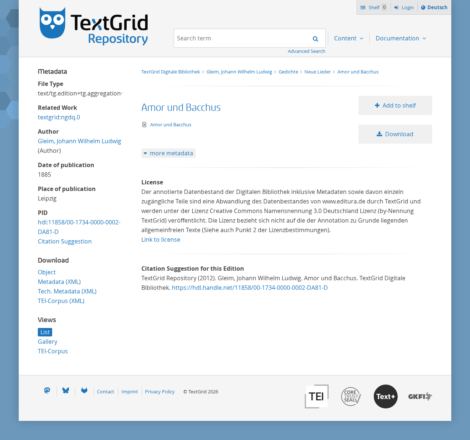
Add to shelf (399, 105)
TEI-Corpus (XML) (61, 301)
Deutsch (437, 9)
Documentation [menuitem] (398, 38)
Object (47, 272)
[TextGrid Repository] (94, 10)
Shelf (377, 7)
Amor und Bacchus (358, 71)
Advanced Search (306, 51)
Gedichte (289, 71)
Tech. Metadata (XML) (67, 291)
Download (399, 134)
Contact (105, 391)
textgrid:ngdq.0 (59, 117)
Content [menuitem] (346, 38)
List (45, 332)
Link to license (160, 239)
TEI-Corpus (53, 351)
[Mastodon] (47, 392)
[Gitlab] (84, 392)
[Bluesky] (66, 392)
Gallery (47, 342)
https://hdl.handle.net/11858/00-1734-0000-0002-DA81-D (250, 288)
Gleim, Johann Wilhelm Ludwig (79, 141)
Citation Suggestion (65, 241)
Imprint (130, 391)
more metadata (171, 153)
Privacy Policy (160, 391)
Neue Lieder (318, 71)
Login (407, 7)
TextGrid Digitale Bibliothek (171, 71)
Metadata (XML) (59, 282)
